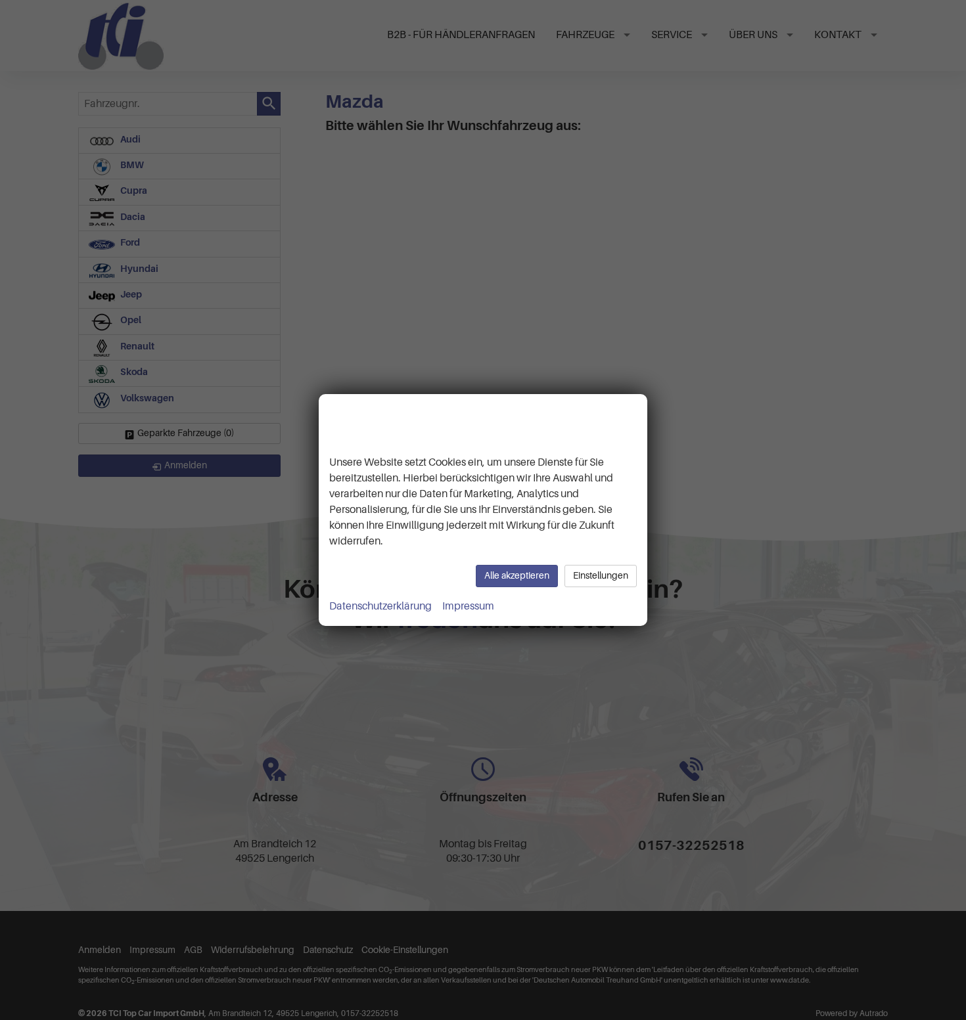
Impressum (468, 606)
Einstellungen (600, 576)
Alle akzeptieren (516, 576)
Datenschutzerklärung (380, 606)
